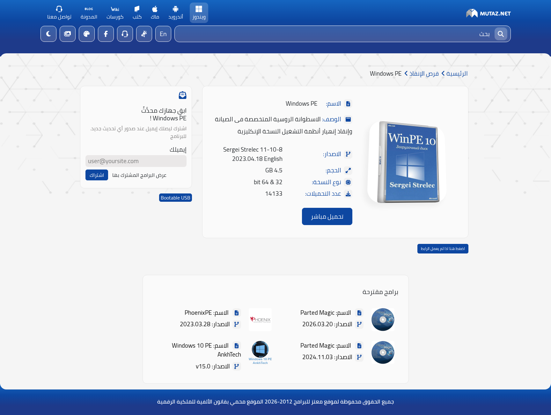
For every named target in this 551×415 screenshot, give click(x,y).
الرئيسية (456, 73)
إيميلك (178, 149)
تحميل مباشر (327, 216)
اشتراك (97, 175)
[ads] (144, 34)
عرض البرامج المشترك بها (139, 175)
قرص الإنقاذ (423, 73)
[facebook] (106, 34)
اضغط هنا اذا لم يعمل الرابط (443, 248)
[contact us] (125, 34)
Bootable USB (175, 197)
